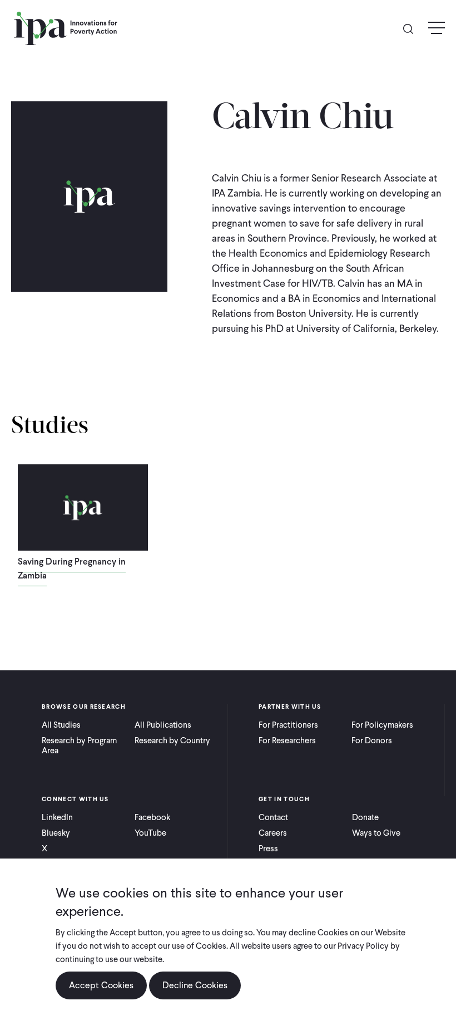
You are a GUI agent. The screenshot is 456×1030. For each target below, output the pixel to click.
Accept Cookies (101, 985)
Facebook (152, 817)
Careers (273, 833)
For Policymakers (382, 725)
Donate (365, 817)
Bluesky (56, 833)
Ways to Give (376, 833)
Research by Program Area (79, 745)
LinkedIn (57, 817)
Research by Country (172, 740)
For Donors (371, 740)
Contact (273, 817)
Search (412, 28)
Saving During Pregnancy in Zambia (72, 568)
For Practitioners (288, 725)
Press (268, 848)
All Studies (61, 725)
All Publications (163, 725)
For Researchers (287, 740)
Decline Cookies (194, 985)
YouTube (150, 833)
